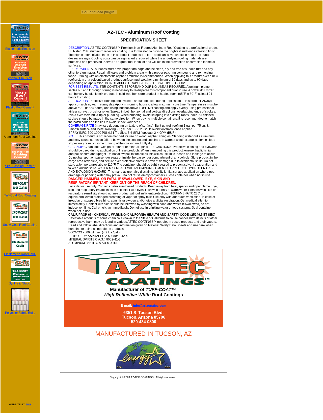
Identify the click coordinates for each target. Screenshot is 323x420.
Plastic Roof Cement (20, 107)
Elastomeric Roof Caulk (20, 254)
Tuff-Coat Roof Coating (20, 195)
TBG (28, 404)
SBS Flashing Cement (20, 166)
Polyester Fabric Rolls (20, 313)
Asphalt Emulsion (20, 78)
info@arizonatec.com (149, 305)
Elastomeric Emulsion (20, 49)
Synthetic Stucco (20, 283)
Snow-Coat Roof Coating (20, 225)
